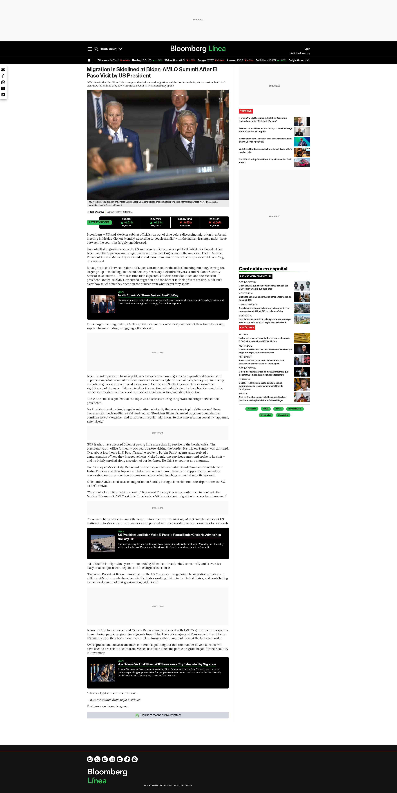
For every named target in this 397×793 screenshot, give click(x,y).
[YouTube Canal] (105, 759)
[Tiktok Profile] (127, 759)
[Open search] (96, 49)
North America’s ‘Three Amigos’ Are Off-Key (148, 295)
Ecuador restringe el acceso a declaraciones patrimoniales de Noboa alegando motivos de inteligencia (261, 386)
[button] (3, 69)
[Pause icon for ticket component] (89, 60)
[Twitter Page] (97, 759)
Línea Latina (283, 415)
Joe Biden (252, 409)
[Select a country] (120, 49)
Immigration (266, 415)
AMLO (265, 409)
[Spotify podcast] (135, 759)
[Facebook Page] (90, 759)
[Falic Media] (291, 53)
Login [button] (307, 49)
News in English (294, 409)
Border (278, 409)
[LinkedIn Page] (120, 759)
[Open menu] (89, 49)
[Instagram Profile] (112, 759)
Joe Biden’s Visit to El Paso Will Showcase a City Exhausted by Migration (167, 664)
